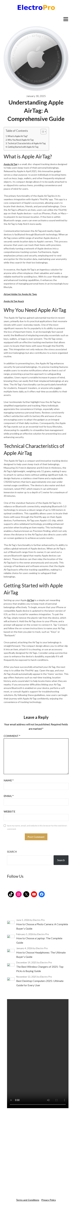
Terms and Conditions (27, 1200)
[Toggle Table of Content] (42, 131)
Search (12, 851)
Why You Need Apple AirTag (20, 140)
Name (9, 780)
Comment (12, 735)
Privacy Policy (48, 1200)
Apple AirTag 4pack (14, 301)
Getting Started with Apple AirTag (23, 147)
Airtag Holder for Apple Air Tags (20, 294)
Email (9, 795)
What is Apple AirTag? (18, 136)
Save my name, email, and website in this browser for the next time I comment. (37, 827)
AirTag (30, 600)
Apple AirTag (10, 164)
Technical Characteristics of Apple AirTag (27, 143)
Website (9, 811)
